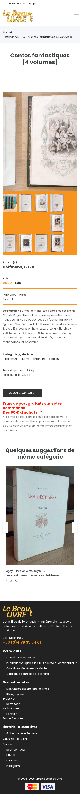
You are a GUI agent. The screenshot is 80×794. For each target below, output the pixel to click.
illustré (25, 359)
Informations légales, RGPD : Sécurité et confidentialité (41, 663)
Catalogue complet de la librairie (27, 674)
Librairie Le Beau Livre (49, 779)
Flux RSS (10, 755)
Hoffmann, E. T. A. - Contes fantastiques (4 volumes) (37, 37)
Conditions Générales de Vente (26, 668)
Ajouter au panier (22, 393)
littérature (11, 359)
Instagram (12, 766)
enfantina (39, 359)
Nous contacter (16, 750)
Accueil (7, 32)
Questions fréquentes (20, 657)
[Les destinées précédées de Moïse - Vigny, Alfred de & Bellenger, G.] (40, 515)
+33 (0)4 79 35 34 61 (22, 642)
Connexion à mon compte (21, 3)
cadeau (54, 359)
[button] (75, 13)
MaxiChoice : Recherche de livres (27, 689)
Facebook (12, 760)
